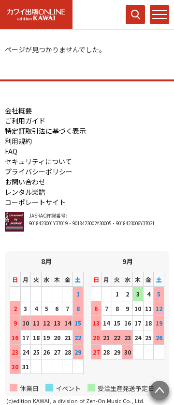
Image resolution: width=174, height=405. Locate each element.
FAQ (11, 151)
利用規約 (18, 141)
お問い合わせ (25, 182)
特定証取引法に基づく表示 (45, 131)
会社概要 (18, 110)
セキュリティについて (38, 161)
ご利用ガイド (25, 120)
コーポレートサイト (35, 202)
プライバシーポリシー (38, 171)
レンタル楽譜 (25, 192)
